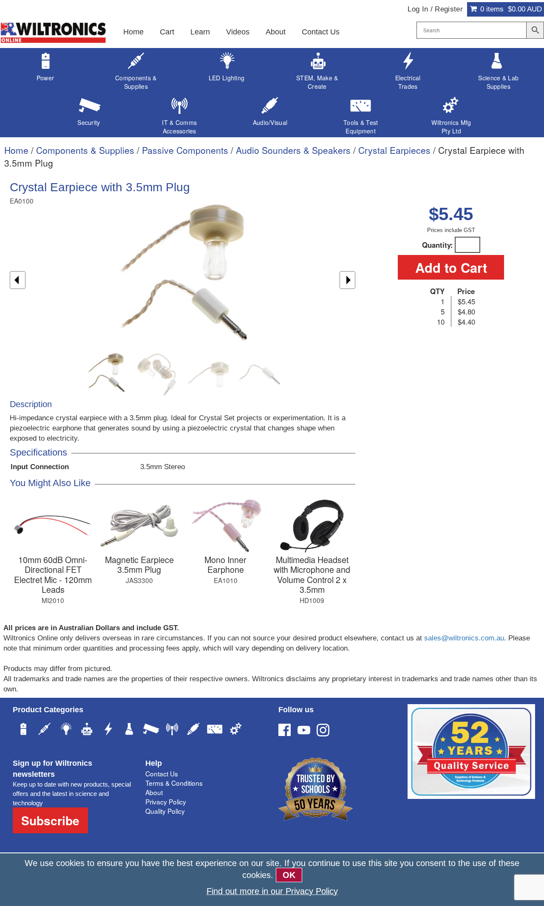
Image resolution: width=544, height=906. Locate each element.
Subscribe (50, 820)
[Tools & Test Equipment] (214, 730)
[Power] (23, 730)
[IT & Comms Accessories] (172, 730)
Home (133, 32)
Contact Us (321, 32)
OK (289, 875)
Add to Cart (451, 267)
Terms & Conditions (174, 782)
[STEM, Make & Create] (87, 730)
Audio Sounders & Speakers (293, 150)
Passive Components (185, 150)
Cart (167, 32)
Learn (200, 32)
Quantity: (437, 245)
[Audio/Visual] (193, 730)
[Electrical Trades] (108, 730)
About (276, 32)
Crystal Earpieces (394, 150)
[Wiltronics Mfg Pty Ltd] (235, 730)
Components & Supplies (85, 150)
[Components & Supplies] (44, 730)
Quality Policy (165, 810)
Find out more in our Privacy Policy (272, 891)
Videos (237, 32)
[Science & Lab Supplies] (129, 730)
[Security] (151, 730)
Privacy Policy (165, 801)
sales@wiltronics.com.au (464, 638)
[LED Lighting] (65, 730)
